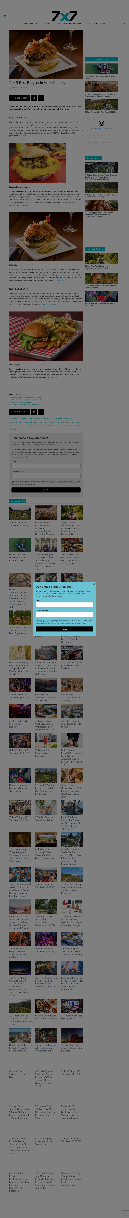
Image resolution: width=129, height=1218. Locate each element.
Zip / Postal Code (42, 610)
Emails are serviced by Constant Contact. (75, 623)
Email (38, 600)
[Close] (94, 584)
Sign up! (64, 629)
